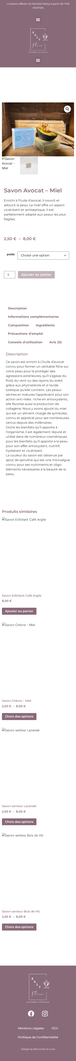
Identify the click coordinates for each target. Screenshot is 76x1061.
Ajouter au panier (36, 274)
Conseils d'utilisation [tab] (25, 342)
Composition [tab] (18, 325)
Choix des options (19, 716)
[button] (38, 19)
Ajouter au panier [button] (19, 611)
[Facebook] (31, 1013)
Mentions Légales (31, 1028)
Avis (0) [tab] (55, 342)
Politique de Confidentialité (38, 1037)
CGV (55, 1028)
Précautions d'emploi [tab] (25, 333)
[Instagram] (45, 1013)
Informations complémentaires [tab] (33, 317)
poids (11, 254)
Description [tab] (17, 308)
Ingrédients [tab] (45, 325)
